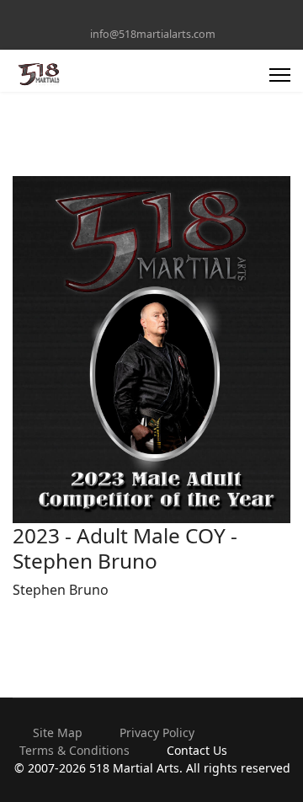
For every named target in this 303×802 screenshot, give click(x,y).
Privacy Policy (157, 732)
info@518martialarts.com (152, 34)
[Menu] (279, 75)
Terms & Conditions (74, 750)
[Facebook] (125, 16)
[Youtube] (152, 16)
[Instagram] (178, 16)
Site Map (57, 732)
